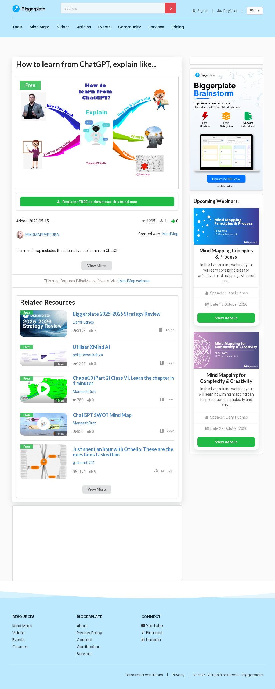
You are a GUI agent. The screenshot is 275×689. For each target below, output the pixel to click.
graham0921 (84, 462)
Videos (63, 27)
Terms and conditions (144, 674)
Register (230, 10)
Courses (20, 646)
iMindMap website (134, 281)
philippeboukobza (88, 355)
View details (226, 317)
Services (156, 27)
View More (96, 265)
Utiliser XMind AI (91, 347)
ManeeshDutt (84, 391)
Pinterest (154, 632)
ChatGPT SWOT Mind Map (102, 415)
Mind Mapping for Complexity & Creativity (226, 378)
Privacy (178, 674)
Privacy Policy (89, 632)
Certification (88, 646)
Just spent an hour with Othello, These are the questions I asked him (123, 452)
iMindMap (170, 234)
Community (129, 27)
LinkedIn (153, 639)
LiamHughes (83, 322)
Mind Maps (40, 27)
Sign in (202, 10)
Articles (84, 27)
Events (104, 27)
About (82, 625)
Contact (85, 639)
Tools (17, 27)
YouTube (154, 625)
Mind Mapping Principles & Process (226, 254)
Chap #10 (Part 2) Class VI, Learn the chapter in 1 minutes (123, 380)
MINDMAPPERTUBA (42, 234)
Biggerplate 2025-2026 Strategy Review (116, 314)
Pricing (178, 27)
